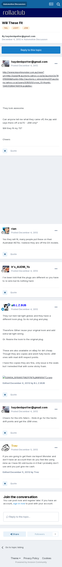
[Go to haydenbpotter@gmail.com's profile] (6, 63)
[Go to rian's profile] (6, 230)
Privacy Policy (31, 558)
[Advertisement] (31, 190)
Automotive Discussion (35, 39)
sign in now (19, 503)
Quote (13, 150)
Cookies (46, 558)
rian (13, 228)
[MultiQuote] (5, 151)
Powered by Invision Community (31, 562)
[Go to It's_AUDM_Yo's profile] (6, 269)
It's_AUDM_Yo (20, 267)
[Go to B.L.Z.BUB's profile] (6, 307)
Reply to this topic (31, 50)
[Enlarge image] (27, 377)
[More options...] (56, 64)
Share (15, 534)
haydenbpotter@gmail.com (20, 36)
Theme (15, 558)
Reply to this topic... (19, 516)
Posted (24, 65)
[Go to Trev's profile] (6, 447)
